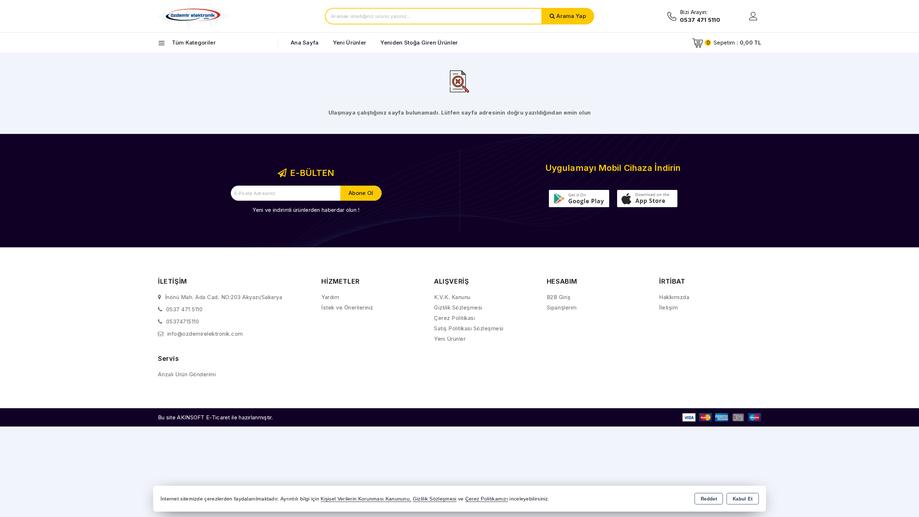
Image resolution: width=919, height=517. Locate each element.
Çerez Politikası (454, 318)
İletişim (668, 307)
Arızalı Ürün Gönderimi (187, 374)
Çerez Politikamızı (486, 499)
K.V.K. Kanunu (452, 297)
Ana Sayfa (305, 42)
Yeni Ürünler (450, 338)
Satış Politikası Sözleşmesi (469, 328)
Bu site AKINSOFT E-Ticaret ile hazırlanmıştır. (215, 417)
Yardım (330, 297)
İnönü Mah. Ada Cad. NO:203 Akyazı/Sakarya (224, 297)
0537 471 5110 (184, 309)
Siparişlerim (562, 307)
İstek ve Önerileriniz (347, 307)
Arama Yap (571, 16)
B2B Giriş (559, 297)
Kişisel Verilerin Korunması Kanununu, (366, 499)
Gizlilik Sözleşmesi (458, 307)
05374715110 (182, 321)
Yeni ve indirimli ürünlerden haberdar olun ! (305, 209)
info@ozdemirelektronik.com (205, 333)
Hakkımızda (674, 297)
